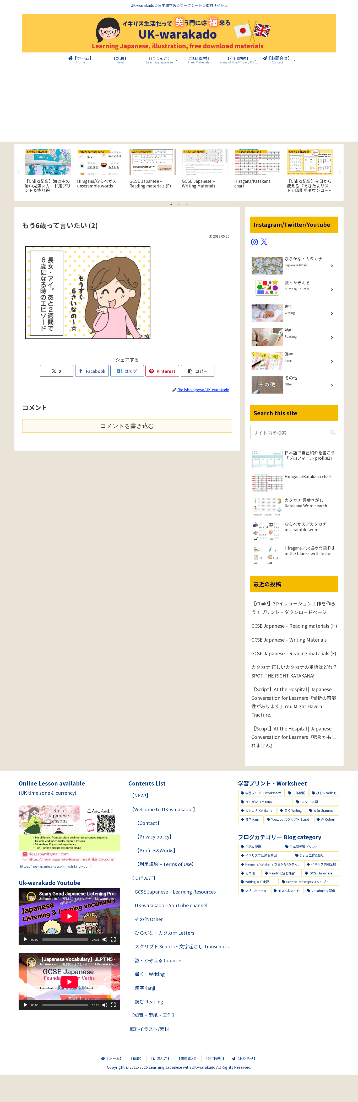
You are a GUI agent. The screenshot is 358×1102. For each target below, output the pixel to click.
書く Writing (150, 973)
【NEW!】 (140, 795)
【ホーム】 (114, 1058)
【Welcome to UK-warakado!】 (163, 809)
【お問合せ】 (246, 1058)
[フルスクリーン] (113, 939)
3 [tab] (186, 204)
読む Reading (149, 1001)
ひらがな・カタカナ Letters (164, 932)
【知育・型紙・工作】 (153, 1015)
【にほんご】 (143, 877)
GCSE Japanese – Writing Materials (289, 639)
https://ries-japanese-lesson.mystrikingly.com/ (56, 866)
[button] (197, 371)
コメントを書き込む (127, 426)
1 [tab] (171, 204)
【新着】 (136, 1058)
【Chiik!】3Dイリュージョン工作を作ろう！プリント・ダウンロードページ (293, 607)
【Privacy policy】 (154, 836)
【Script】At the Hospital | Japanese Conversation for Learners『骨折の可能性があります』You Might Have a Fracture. (293, 702)
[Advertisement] (179, 105)
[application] (69, 916)
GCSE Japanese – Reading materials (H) (294, 625)
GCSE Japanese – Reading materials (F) (293, 653)
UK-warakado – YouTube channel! (172, 905)
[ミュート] (104, 939)
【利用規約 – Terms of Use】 (165, 864)
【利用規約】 (215, 1058)
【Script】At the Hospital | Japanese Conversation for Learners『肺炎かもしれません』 (293, 737)
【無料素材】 (188, 1058)
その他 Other (149, 919)
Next (339, 172)
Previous (18, 172)
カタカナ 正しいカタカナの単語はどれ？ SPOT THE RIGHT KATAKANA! (294, 671)
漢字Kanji (145, 987)
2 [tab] (179, 204)
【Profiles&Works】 (156, 850)
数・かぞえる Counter (158, 960)
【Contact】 (148, 822)
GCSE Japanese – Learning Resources (175, 891)
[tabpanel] (48, 171)
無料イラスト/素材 (149, 1028)
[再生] (25, 939)
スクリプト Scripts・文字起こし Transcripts (182, 946)
